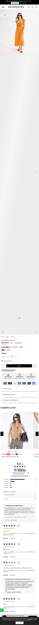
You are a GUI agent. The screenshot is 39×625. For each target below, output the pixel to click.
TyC (25, 3)
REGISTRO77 (15, 3)
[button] (32, 7)
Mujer (2, 336)
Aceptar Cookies (19, 622)
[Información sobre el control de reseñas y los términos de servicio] (28, 473)
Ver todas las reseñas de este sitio (20, 476)
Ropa (7, 336)
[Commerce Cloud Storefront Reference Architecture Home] (16, 7)
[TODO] (25, 517)
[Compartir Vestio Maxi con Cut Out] (2, 332)
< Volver (4, 15)
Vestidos (13, 336)
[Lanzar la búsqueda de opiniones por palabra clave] (34, 499)
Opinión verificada (9, 528)
